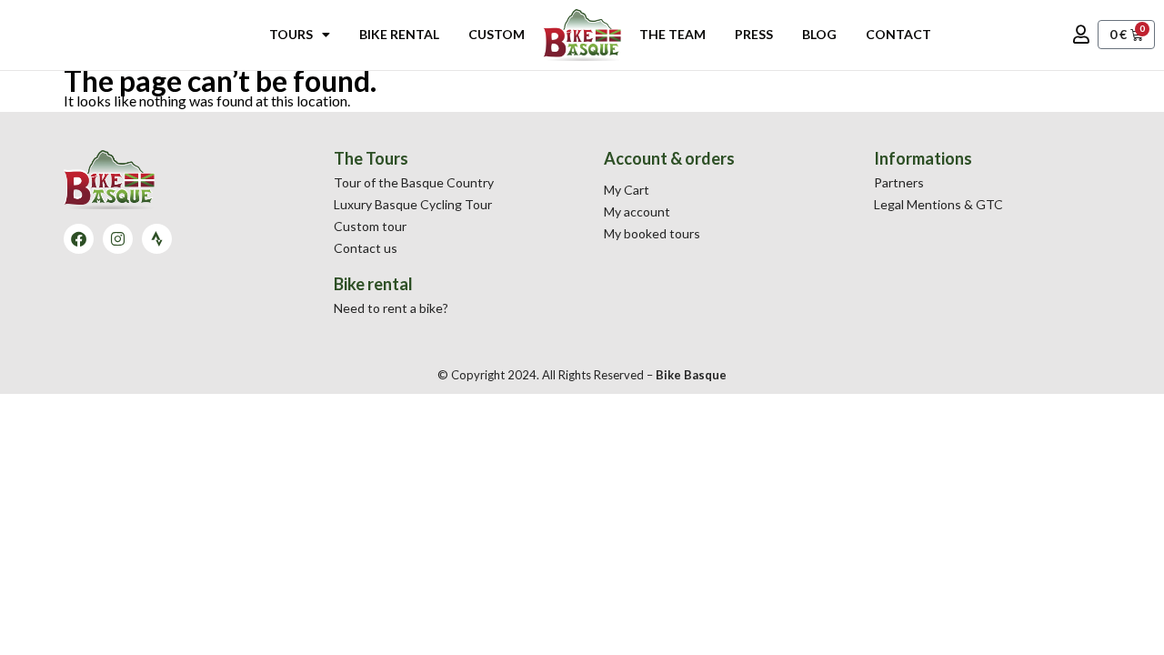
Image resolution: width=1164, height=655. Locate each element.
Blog (819, 34)
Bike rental (399, 34)
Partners (899, 182)
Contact (898, 34)
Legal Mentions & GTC (938, 204)
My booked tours (652, 233)
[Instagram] (118, 239)
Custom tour (370, 226)
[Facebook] (79, 239)
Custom (496, 34)
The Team (672, 34)
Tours (291, 34)
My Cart (626, 189)
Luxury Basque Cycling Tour (413, 204)
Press (754, 34)
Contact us (365, 248)
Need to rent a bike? (391, 308)
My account (637, 211)
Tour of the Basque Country (414, 182)
